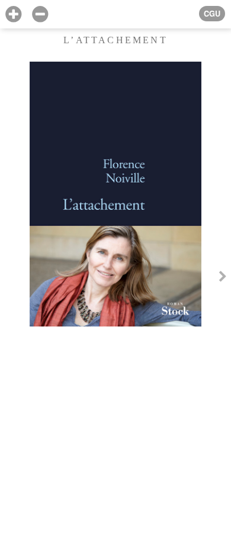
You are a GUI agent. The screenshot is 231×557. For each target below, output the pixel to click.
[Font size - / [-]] (40, 14)
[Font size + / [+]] (13, 14)
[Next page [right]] (222, 278)
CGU (212, 13)
